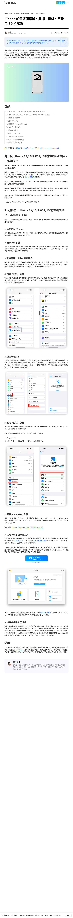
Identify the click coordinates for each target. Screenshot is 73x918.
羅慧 (9, 32)
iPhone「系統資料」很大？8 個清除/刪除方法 (27, 527)
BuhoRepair (18, 541)
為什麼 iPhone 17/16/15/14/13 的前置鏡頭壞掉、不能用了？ (26, 111)
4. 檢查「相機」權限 (13, 127)
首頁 (7, 13)
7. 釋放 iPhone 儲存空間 (15, 136)
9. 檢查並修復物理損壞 (14, 143)
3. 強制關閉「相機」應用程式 (17, 124)
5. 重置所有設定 (12, 130)
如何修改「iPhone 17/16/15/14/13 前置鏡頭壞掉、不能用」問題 (28, 114)
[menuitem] (59, 33)
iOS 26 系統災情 (30, 177)
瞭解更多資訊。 (57, 915)
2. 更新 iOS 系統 (12, 121)
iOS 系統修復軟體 (40, 541)
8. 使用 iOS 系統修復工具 (15, 139)
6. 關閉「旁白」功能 (13, 133)
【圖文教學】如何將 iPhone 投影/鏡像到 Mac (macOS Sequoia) (37, 148)
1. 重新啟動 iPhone (13, 118)
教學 (11, 13)
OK (68, 915)
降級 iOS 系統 (45, 612)
